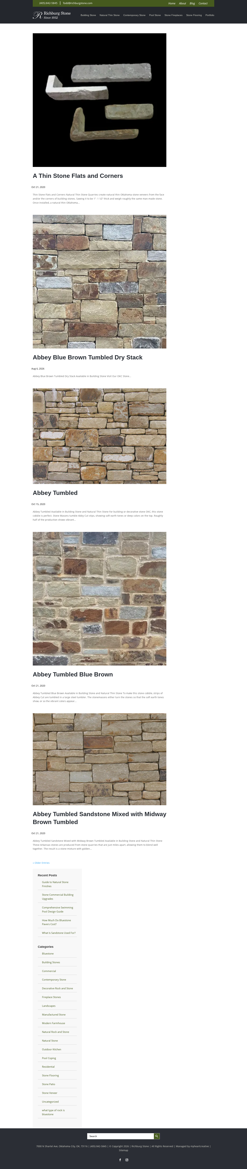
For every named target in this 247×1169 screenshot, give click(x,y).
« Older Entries (41, 862)
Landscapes (48, 1005)
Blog (192, 3)
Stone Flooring (194, 15)
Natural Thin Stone (110, 15)
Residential (48, 1066)
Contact (203, 3)
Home (171, 3)
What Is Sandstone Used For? (58, 932)
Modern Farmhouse (53, 1023)
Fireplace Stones (51, 997)
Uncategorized (50, 1101)
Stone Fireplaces (173, 15)
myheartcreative (200, 1146)
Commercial (49, 971)
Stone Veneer (49, 1093)
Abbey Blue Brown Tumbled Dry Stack (87, 357)
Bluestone (48, 953)
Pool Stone (155, 15)
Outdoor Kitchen (51, 1049)
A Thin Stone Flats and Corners (78, 175)
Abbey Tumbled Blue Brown (73, 674)
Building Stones (51, 962)
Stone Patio (48, 1084)
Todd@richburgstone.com (77, 3)
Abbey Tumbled (55, 492)
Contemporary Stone (134, 15)
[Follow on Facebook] (120, 1160)
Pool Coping (49, 1058)
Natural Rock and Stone (55, 1032)
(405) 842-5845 (48, 3)
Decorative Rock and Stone (57, 988)
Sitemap (123, 1150)
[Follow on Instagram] (127, 1160)
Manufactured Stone (54, 1014)
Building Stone (88, 15)
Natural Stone (50, 1040)
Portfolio (209, 15)
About (182, 3)
